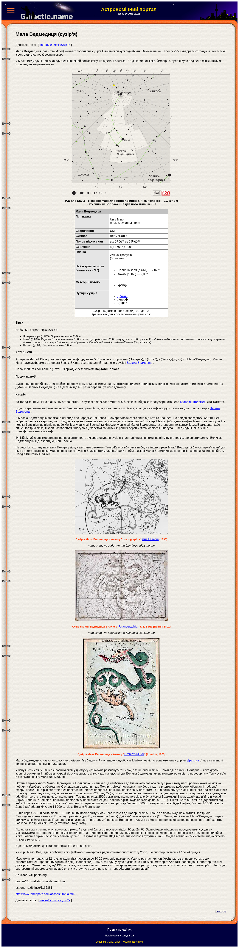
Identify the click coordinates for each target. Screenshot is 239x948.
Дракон (122, 296)
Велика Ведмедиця (140, 362)
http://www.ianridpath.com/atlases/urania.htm (45, 894)
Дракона (193, 760)
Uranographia (128, 626)
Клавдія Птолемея (193, 401)
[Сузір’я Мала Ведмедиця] (121, 620)
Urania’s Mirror (134, 754)
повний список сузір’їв (54, 44)
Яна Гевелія (150, 539)
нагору (221, 911)
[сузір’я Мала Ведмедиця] (121, 194)
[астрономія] (48, 10)
